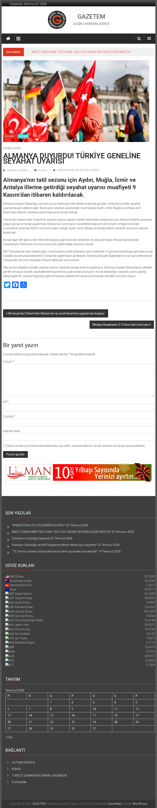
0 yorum (42, 170)
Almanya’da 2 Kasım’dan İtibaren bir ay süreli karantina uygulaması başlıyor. (56, 313)
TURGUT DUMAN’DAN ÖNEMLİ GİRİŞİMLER (39, 775)
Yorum (8, 361)
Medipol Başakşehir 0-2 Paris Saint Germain (121, 324)
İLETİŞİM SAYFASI (23, 762)
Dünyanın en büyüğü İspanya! (30, 538)
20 (9, 722)
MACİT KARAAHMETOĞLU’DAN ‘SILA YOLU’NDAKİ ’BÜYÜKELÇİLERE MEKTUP (81, 52)
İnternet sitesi (11, 431)
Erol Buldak (19, 782)
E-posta (9, 416)
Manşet (23, 136)
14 (30, 715)
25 (116, 722)
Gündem (9, 136)
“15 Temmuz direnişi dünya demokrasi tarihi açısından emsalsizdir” (55, 551)
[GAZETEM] (8, 39)
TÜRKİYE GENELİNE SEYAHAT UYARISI (78, 170)
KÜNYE (16, 769)
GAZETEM (91, 16)
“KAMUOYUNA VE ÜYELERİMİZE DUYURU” (38, 525)
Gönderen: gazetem (17, 170)
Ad (6, 401)
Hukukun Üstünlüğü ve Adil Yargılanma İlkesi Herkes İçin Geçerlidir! (54, 544)
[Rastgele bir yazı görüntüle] (149, 38)
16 (73, 715)
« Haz (8, 737)
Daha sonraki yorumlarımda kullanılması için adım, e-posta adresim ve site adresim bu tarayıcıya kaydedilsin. (75, 445)
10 (94, 709)
